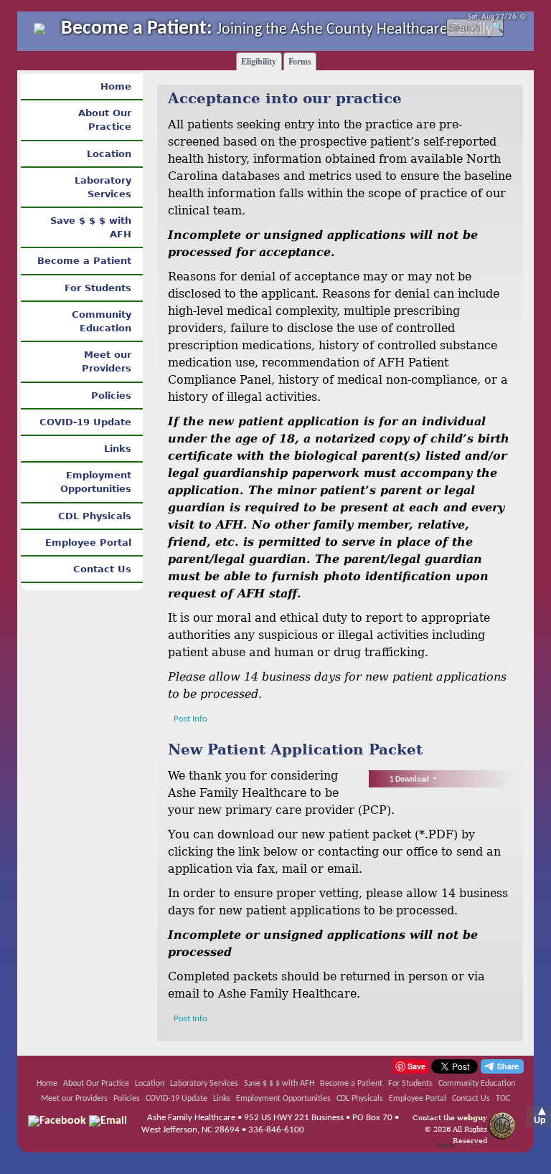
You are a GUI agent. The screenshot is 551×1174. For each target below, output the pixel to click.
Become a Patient (84, 260)
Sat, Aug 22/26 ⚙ (497, 18)
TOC (503, 1098)
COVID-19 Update (85, 422)
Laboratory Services (103, 187)
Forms (299, 61)
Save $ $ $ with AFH (90, 227)
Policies (111, 395)
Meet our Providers (106, 361)
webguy (472, 1117)
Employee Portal (88, 542)
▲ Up (540, 1116)
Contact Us (102, 569)
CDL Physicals (94, 516)
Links (117, 448)
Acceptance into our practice (285, 98)
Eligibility (258, 61)
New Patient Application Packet (295, 749)
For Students (98, 288)
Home (115, 86)
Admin (445, 1146)
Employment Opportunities (95, 482)
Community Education (101, 321)
